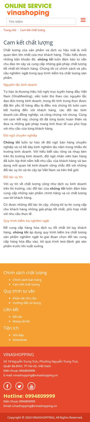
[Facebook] (7, 386)
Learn (32, 9)
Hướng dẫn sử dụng (27, 303)
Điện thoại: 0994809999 (19, 371)
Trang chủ (9, 30)
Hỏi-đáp (18, 335)
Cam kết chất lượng (32, 30)
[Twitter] (19, 386)
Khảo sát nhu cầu (24, 298)
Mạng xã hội (21, 321)
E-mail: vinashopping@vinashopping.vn (30, 375)
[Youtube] (31, 386)
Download (20, 340)
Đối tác (17, 317)
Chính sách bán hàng (27, 280)
